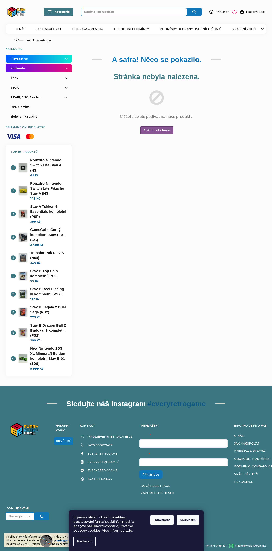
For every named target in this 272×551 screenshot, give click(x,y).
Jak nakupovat (48, 29)
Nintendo (17, 68)
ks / (63, 441)
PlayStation (19, 58)
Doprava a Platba (87, 29)
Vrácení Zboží (244, 29)
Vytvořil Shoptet (215, 545)
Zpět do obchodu (156, 130)
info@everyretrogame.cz (110, 436)
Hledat (194, 12)
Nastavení (84, 541)
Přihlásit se (150, 474)
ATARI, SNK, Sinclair (25, 97)
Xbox (14, 78)
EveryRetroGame (102, 453)
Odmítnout (162, 520)
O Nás (20, 29)
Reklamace (243, 482)
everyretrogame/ (102, 462)
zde (129, 530)
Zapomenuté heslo (157, 493)
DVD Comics (19, 107)
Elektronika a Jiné (24, 116)
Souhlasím (188, 520)
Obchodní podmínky (131, 29)
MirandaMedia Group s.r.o (250, 545)
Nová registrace (155, 486)
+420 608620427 (99, 445)
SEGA (14, 87)
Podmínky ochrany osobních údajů (190, 29)
